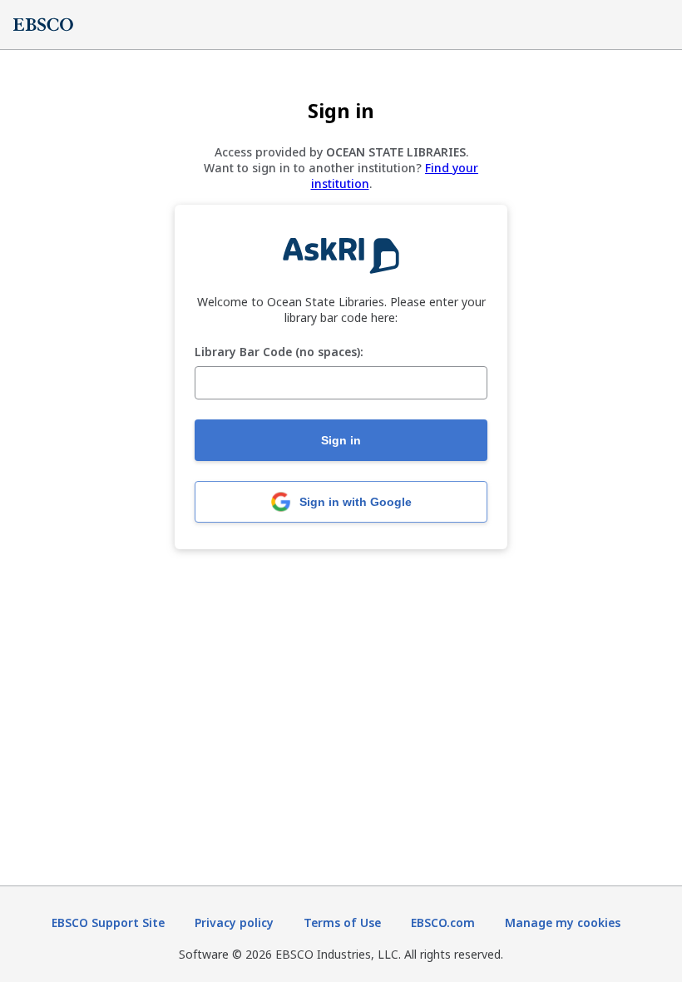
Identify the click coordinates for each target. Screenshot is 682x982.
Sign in (341, 440)
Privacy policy (234, 922)
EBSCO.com (443, 922)
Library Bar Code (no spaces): (279, 352)
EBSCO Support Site (108, 922)
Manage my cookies (562, 922)
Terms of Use (342, 922)
